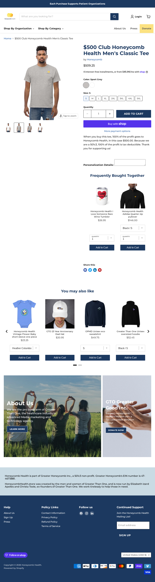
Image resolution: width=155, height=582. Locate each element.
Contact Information (53, 513)
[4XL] (130, 101)
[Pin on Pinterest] (100, 270)
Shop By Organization (18, 28)
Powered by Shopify (14, 568)
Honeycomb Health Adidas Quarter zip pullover (132, 214)
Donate (146, 28)
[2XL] (113, 101)
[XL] (105, 101)
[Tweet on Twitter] (90, 270)
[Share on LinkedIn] (95, 270)
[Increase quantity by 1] (110, 114)
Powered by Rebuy (117, 258)
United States (135, 555)
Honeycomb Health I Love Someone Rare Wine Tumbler (102, 214)
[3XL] (122, 101)
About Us (120, 28)
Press (133, 28)
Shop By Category (50, 28)
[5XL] (139, 101)
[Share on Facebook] (85, 270)
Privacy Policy (49, 517)
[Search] (114, 16)
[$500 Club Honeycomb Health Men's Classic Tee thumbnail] (8, 127)
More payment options (117, 131)
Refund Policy (49, 521)
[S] (86, 101)
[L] (99, 101)
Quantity (88, 107)
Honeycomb (94, 59)
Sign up (125, 535)
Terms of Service (50, 526)
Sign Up (8, 517)
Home (7, 38)
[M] (92, 101)
